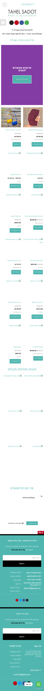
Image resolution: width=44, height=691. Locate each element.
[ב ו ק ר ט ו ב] (36, 515)
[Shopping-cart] (26, 22)
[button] (4, 4)
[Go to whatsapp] (38, 684)
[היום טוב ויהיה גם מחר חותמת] (22, 507)
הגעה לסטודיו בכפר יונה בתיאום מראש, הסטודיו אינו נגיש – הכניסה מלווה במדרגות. (32, 654)
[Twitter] (20, 600)
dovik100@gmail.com (32, 588)
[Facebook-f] (21, 22)
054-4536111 (35, 585)
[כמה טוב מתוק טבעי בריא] (7, 507)
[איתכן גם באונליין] (36, 507)
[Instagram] (11, 22)
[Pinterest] (16, 22)
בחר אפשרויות (37, 144)
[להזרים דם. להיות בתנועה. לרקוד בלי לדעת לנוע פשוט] (7, 515)
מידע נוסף (17, 144)
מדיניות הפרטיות (18, 549)
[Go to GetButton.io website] (38, 688)
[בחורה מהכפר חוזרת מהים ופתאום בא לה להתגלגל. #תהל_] (22, 515)
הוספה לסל (38, 186)
